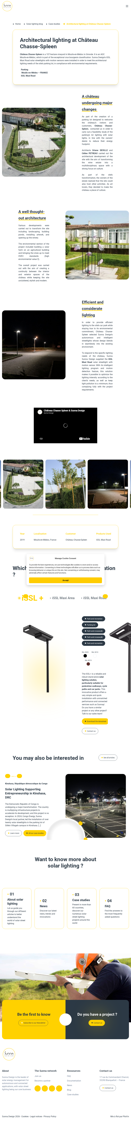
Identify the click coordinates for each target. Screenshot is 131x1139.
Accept (66, 580)
